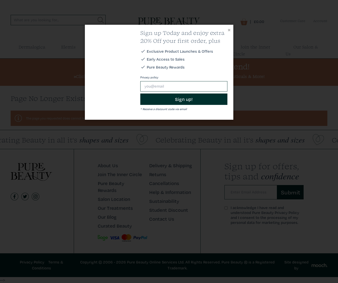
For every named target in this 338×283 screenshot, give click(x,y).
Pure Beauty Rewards (166, 67)
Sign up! (184, 99)
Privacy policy (149, 77)
